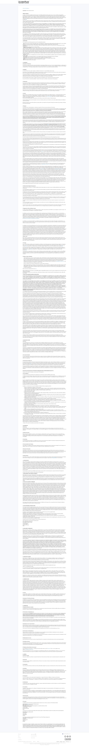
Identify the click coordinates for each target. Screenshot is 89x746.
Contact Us (49, 648)
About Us (19, 734)
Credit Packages (49, 96)
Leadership (20, 739)
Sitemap (34, 741)
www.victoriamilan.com (66, 733)
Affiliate (38, 741)
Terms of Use (33, 737)
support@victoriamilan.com (60, 261)
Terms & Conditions (26, 8)
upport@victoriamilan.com (46, 164)
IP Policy (19, 737)
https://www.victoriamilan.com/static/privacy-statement (31, 218)
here (42, 151)
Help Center (33, 734)
